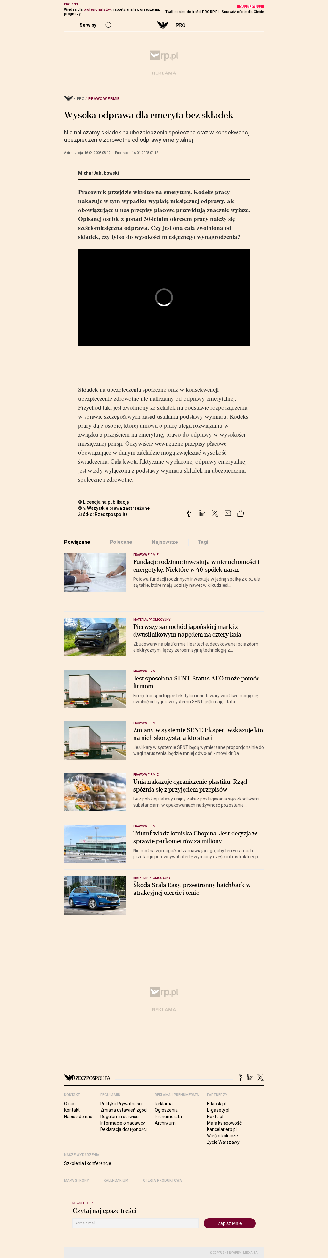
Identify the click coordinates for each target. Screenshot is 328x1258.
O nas (70, 1103)
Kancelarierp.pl (222, 1129)
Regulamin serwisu (119, 1116)
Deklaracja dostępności (123, 1129)
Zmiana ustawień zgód (123, 1110)
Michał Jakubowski (98, 172)
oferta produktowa (162, 1180)
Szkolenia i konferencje (87, 1163)
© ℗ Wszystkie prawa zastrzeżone (114, 508)
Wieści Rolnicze (222, 1135)
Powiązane (77, 542)
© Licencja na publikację (103, 502)
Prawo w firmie (103, 99)
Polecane (121, 542)
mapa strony (76, 1180)
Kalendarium (116, 1180)
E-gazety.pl (218, 1110)
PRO (180, 25)
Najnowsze (165, 542)
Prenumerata (168, 1116)
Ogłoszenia (166, 1110)
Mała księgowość (224, 1122)
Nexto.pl (215, 1116)
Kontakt (72, 1110)
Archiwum (165, 1122)
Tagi (203, 542)
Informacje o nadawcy (122, 1122)
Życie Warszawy (223, 1142)
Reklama (164, 1103)
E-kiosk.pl (216, 1103)
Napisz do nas (78, 1116)
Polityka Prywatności (121, 1103)
